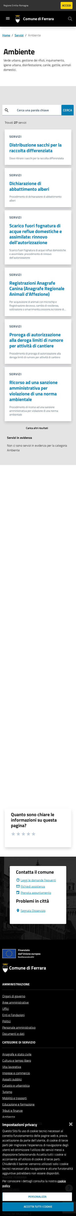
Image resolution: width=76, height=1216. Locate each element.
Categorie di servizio (18, 1042)
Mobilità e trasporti (14, 1098)
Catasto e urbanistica (16, 1085)
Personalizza (37, 1196)
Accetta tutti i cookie (38, 1206)
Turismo (7, 1091)
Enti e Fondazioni (13, 1015)
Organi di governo (13, 996)
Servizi (19, 35)
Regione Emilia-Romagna (16, 5)
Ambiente (8, 1116)
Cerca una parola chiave (33, 110)
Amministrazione (16, 984)
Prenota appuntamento (36, 892)
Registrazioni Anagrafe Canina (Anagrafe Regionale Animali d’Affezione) (36, 288)
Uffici (5, 1008)
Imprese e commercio (16, 1073)
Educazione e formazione (18, 1104)
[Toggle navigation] (7, 18)
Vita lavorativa (11, 1066)
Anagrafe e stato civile (16, 1054)
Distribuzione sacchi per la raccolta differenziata (35, 147)
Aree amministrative (15, 1002)
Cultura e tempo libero (16, 1060)
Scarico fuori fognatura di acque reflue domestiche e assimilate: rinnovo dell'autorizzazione (35, 234)
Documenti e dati (13, 1033)
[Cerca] (70, 18)
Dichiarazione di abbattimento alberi (29, 186)
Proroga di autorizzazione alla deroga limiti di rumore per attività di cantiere (36, 340)
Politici (6, 1021)
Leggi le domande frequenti (38, 880)
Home (6, 35)
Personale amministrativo (18, 1027)
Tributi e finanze (12, 1110)
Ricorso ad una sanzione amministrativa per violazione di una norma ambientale (33, 391)
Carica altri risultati (37, 428)
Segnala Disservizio (33, 910)
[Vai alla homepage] (19, 19)
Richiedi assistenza (33, 886)
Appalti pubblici (12, 1079)
